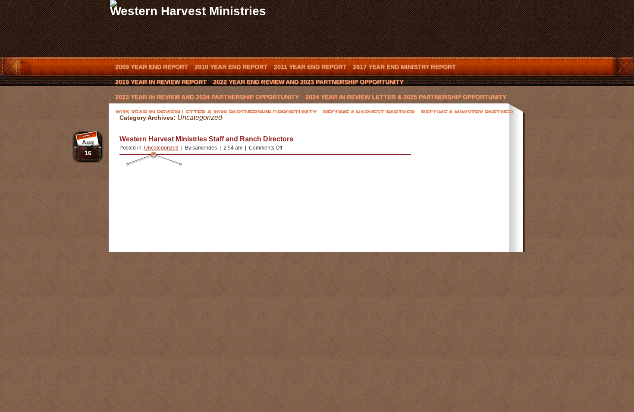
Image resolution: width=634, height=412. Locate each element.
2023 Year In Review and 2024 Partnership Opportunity (207, 97)
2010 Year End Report (231, 66)
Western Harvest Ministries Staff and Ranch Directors (206, 139)
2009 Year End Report (151, 66)
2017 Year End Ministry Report (404, 66)
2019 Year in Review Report (161, 81)
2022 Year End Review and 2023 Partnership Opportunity (308, 81)
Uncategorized (161, 148)
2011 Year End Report (310, 66)
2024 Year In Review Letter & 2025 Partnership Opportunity (405, 97)
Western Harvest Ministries (188, 11)
